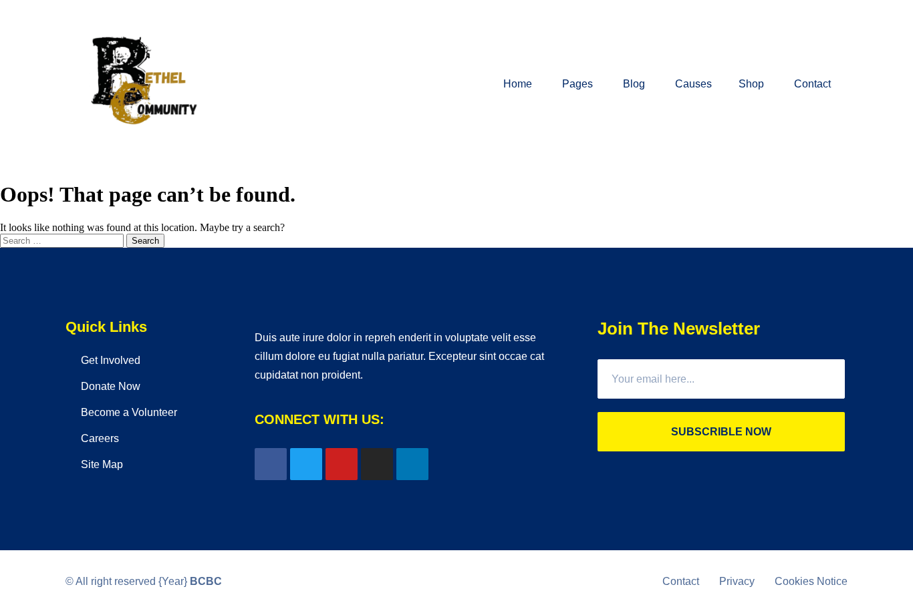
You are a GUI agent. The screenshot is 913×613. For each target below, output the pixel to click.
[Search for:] (63, 240)
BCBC (206, 581)
